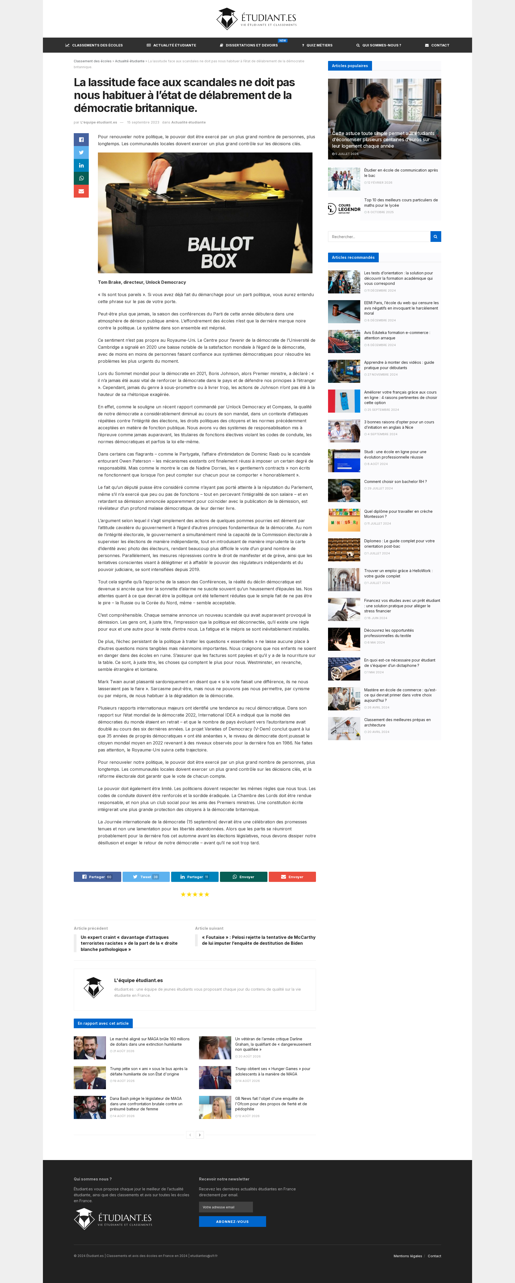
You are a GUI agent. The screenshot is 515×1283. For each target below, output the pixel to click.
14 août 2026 (249, 1081)
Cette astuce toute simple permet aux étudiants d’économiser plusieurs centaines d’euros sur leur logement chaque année (383, 140)
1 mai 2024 (375, 672)
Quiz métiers (320, 45)
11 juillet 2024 (379, 523)
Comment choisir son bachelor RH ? (395, 481)
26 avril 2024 (378, 707)
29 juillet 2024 (380, 488)
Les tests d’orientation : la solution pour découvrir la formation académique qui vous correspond (398, 278)
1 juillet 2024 (378, 553)
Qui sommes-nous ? (381, 45)
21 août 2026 (123, 1051)
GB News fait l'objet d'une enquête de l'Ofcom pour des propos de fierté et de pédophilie (271, 1103)
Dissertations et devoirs (252, 44)
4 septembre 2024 (382, 434)
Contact (440, 45)
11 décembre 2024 (381, 290)
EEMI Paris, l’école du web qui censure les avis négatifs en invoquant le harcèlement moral (401, 307)
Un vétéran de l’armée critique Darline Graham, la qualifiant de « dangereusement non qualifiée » (273, 1044)
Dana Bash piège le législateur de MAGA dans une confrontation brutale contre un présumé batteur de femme (146, 1103)
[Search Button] (436, 236)
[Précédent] (190, 1135)
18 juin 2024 (377, 618)
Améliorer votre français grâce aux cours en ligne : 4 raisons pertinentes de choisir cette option (400, 397)
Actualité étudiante (174, 45)
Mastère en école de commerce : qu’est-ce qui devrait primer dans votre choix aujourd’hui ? (400, 695)
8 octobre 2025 (380, 212)
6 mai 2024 (376, 642)
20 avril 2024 (378, 732)
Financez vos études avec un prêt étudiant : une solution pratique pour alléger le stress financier (402, 605)
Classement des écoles (93, 61)
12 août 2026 (249, 1116)
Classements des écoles (97, 45)
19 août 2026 (123, 1081)
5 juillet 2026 (346, 154)
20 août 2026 (249, 1056)
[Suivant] (200, 1135)
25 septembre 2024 (383, 410)
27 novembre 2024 (382, 374)
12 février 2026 (379, 182)
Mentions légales (408, 1256)
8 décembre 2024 (381, 320)
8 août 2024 (377, 464)
